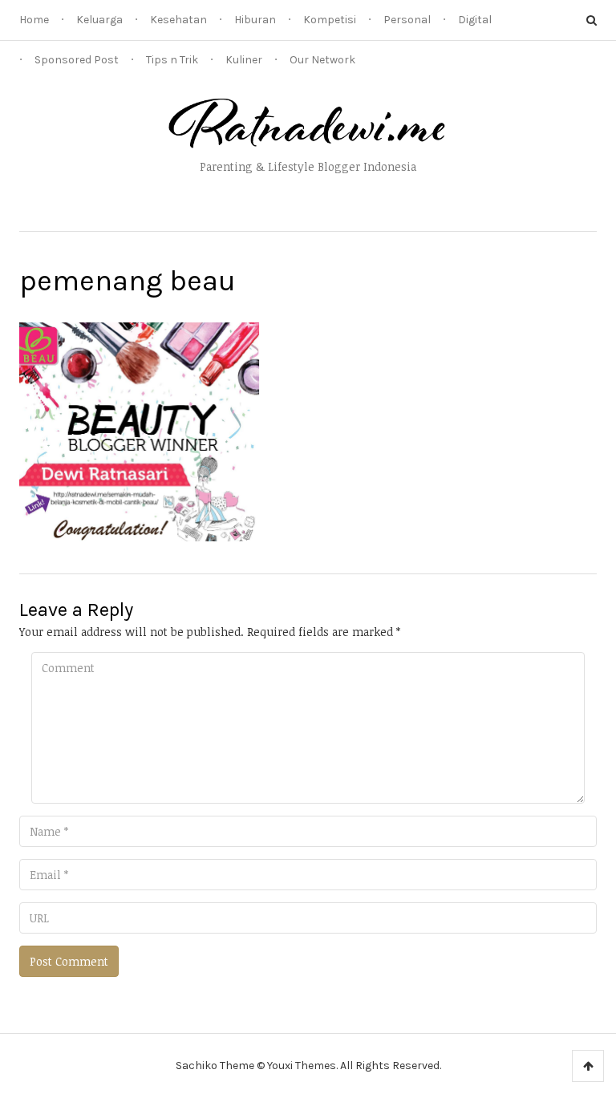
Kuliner (243, 60)
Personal (407, 19)
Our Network (322, 60)
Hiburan (255, 19)
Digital (475, 19)
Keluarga (99, 19)
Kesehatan (178, 19)
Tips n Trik (172, 60)
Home (34, 19)
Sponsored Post (76, 60)
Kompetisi (329, 19)
